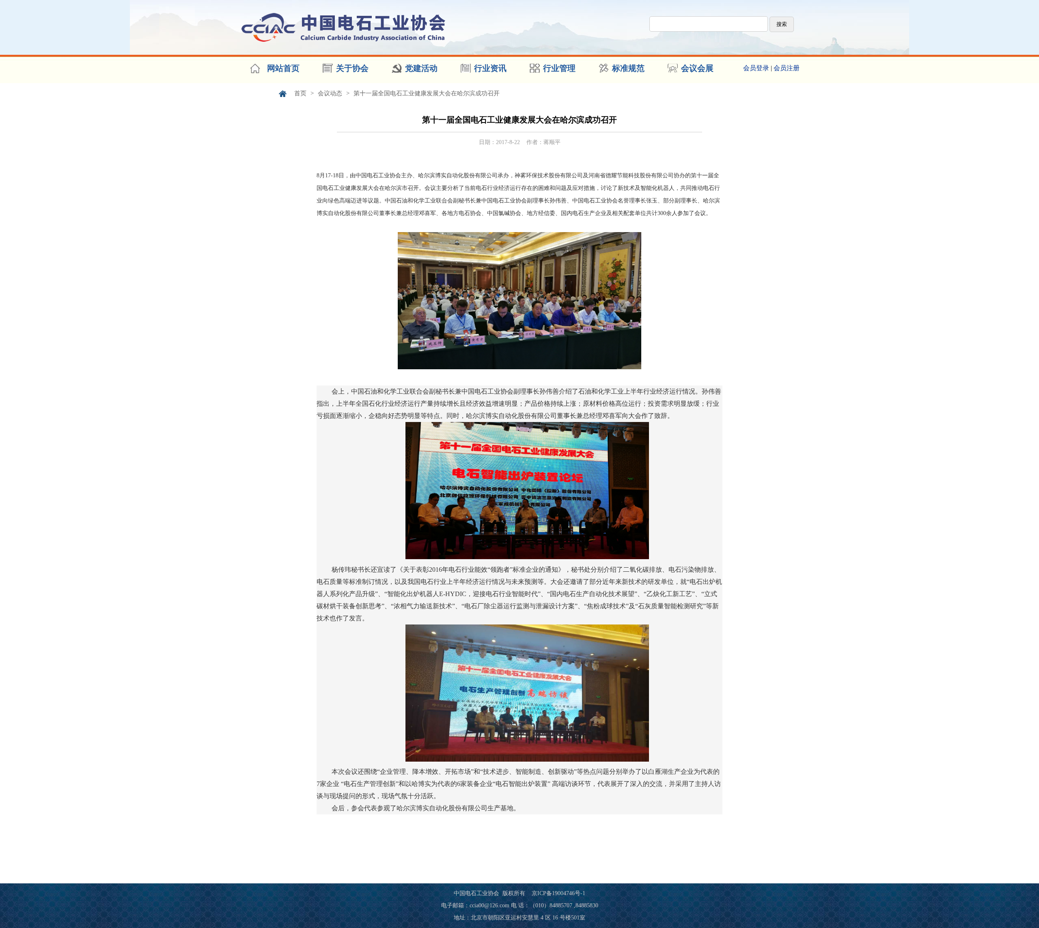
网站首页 (283, 68)
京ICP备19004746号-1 (558, 893)
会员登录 (756, 68)
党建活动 (421, 68)
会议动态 (330, 93)
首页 (300, 93)
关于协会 (352, 68)
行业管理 (559, 68)
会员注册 (787, 68)
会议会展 (697, 68)
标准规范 (628, 68)
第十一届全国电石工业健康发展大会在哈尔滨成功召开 (427, 93)
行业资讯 (490, 68)
